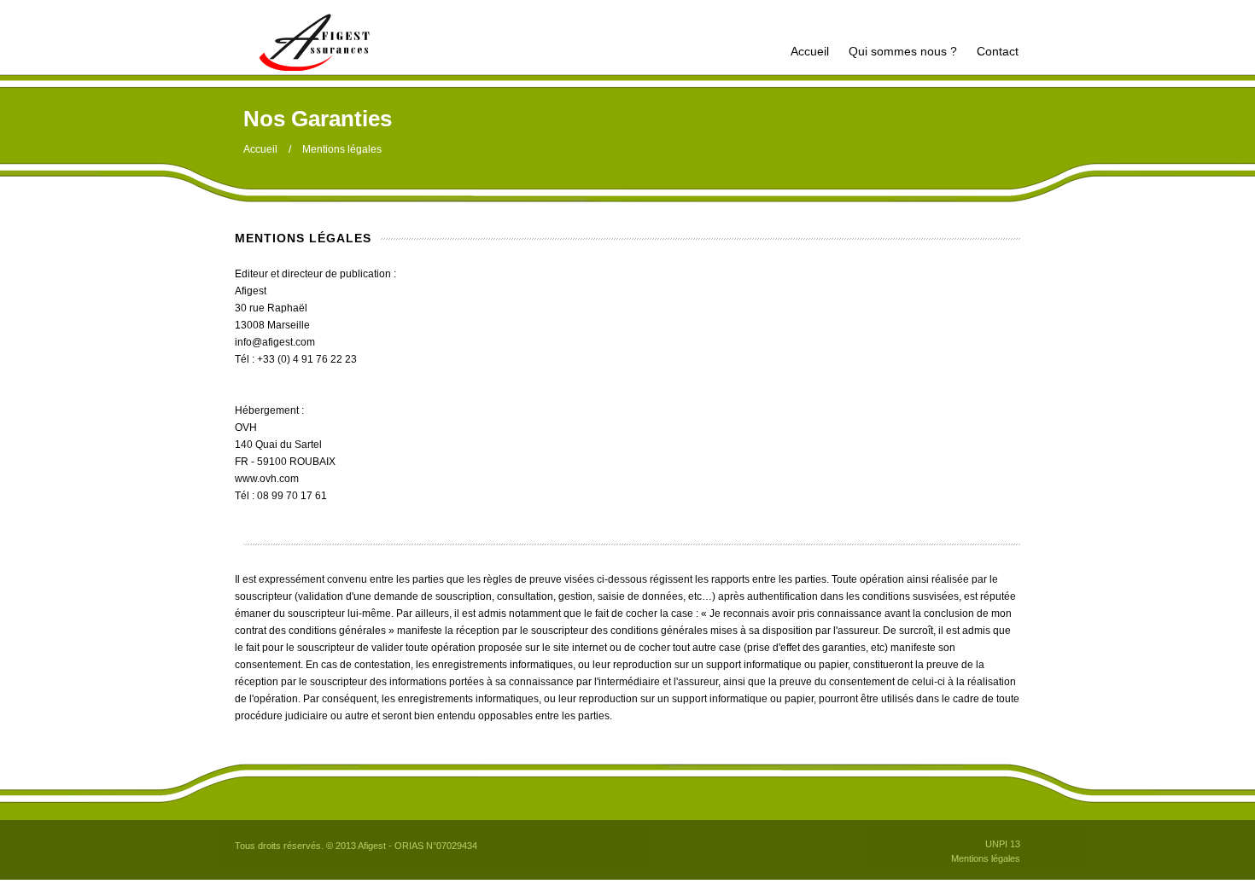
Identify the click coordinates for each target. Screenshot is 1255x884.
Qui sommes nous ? (903, 51)
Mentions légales (985, 858)
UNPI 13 (1002, 844)
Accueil (810, 51)
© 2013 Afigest (356, 845)
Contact (998, 51)
